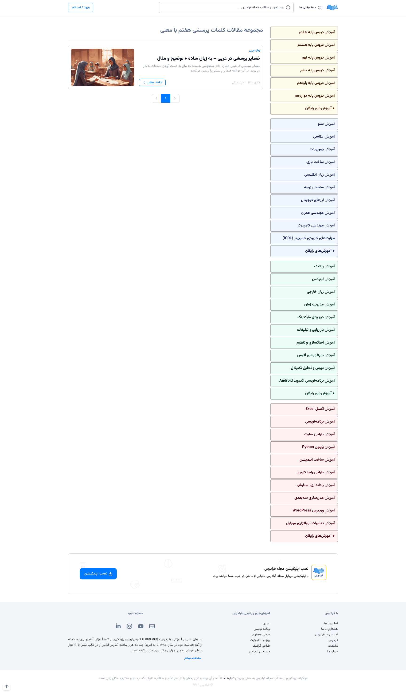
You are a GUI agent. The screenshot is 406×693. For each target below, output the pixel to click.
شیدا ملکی (238, 82)
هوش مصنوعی (260, 634)
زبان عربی (254, 50)
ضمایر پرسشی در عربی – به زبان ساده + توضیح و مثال (208, 58)
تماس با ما (331, 623)
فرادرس (333, 640)
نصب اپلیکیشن (95, 574)
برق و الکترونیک (260, 640)
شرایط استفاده (224, 678)
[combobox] (223, 7)
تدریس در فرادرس (326, 634)
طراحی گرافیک (261, 646)
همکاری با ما (329, 629)
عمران (266, 623)
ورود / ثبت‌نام (81, 7)
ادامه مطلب (155, 82)
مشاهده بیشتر (192, 658)
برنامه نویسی (262, 629)
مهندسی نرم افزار (259, 651)
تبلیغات (333, 646)
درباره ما (332, 651)
